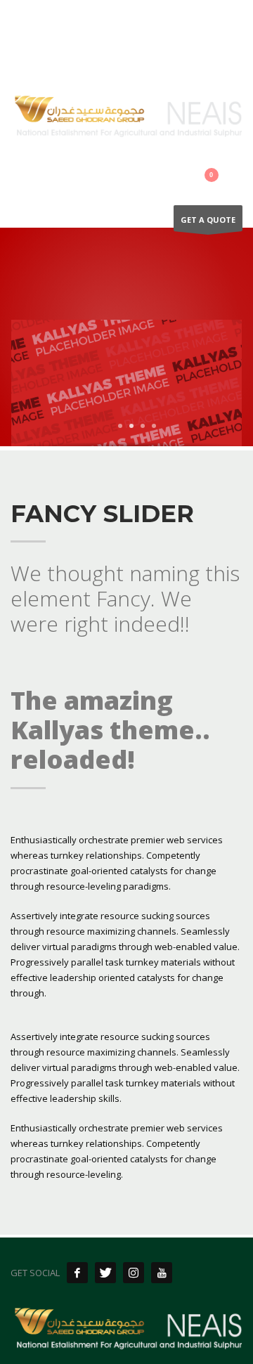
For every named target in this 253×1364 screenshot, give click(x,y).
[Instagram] (63, 21)
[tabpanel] (126, 384)
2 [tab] (131, 425)
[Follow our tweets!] (105, 1272)
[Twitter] (42, 21)
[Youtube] (84, 21)
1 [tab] (120, 425)
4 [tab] (154, 425)
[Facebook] (21, 21)
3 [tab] (142, 425)
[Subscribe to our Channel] (161, 1272)
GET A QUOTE (208, 219)
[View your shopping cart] (219, 177)
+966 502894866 (133, 54)
